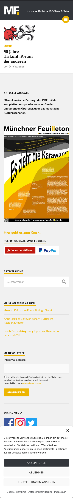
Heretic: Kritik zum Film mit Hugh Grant (28, 310)
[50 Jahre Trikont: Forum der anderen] (19, 32)
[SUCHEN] (64, 281)
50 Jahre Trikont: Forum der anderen (18, 56)
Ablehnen (36, 472)
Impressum (60, 491)
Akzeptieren (36, 462)
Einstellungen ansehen (36, 482)
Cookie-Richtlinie (16, 491)
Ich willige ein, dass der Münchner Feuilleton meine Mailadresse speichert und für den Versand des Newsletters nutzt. (33, 380)
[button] (67, 430)
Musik (8, 46)
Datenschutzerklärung (40, 491)
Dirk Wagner (16, 66)
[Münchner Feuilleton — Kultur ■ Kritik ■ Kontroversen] (36, 10)
